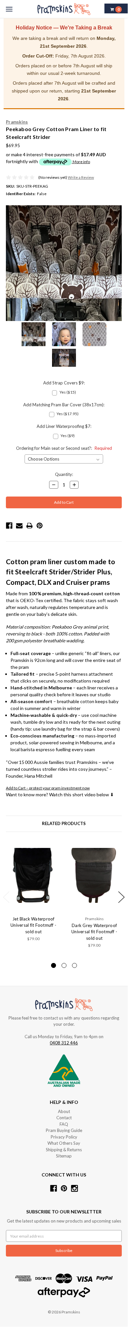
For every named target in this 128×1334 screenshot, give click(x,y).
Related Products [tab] (64, 823)
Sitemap (64, 1155)
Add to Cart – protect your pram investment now (48, 787)
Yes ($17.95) (68, 413)
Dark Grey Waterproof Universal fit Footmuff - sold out (94, 932)
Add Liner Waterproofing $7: (64, 426)
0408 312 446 (64, 1042)
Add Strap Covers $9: (64, 382)
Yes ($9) (68, 435)
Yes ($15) (68, 392)
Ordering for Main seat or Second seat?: (64, 448)
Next (121, 897)
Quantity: (64, 474)
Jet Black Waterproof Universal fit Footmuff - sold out (33, 925)
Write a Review (81, 177)
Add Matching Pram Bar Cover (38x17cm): (63, 404)
